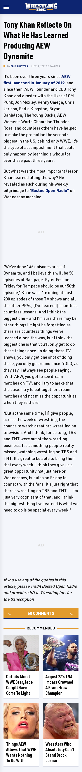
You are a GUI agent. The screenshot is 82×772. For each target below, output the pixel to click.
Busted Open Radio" (50, 190)
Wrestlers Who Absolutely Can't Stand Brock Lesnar (60, 752)
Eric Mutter (19, 66)
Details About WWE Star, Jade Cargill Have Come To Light (19, 685)
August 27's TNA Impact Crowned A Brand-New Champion (59, 685)
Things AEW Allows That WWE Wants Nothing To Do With (21, 752)
